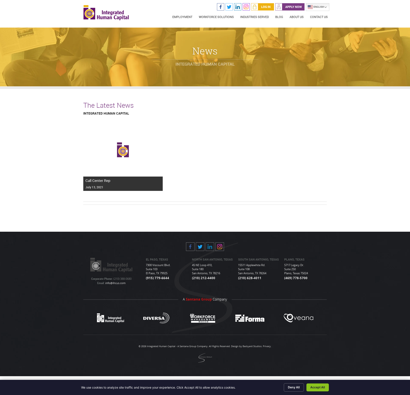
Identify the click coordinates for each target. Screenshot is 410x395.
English (318, 7)
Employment (182, 17)
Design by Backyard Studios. (246, 346)
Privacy (267, 346)
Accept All (317, 387)
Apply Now (293, 7)
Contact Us (319, 17)
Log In (266, 7)
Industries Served (254, 17)
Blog (279, 17)
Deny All (294, 387)
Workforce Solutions (216, 17)
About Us (297, 17)
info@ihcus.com (115, 283)
